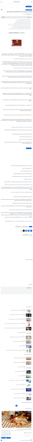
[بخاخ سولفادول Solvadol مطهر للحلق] (28, 372)
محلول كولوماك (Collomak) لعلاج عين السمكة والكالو (18, 310)
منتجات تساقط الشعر (18, 226)
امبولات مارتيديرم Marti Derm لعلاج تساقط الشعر (24, 19)
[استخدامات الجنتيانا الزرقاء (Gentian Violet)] (28, 398)
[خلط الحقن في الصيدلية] (28, 346)
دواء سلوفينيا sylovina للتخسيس (20, 384)
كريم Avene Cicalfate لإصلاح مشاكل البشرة (19, 341)
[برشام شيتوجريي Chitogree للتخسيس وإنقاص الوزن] (28, 389)
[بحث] (1, 2)
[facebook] (16, 406)
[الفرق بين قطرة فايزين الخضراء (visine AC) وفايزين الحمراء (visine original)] (28, 324)
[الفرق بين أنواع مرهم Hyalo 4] (28, 333)
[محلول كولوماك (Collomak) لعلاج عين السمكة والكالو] (28, 311)
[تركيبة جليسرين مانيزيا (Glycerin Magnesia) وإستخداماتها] (28, 315)
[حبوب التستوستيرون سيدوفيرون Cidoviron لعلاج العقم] (28, 337)
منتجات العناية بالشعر (25, 226)
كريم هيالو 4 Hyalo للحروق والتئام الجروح (19, 393)
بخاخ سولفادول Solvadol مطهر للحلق (20, 371)
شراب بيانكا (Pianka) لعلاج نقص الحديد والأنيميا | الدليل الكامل (16, 319)
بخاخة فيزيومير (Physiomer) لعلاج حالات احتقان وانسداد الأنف (17, 380)
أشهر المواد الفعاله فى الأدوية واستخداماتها (24, 429)
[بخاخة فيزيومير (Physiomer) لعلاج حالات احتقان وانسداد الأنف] (28, 381)
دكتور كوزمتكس (16, 1)
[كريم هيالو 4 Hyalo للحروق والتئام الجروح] (28, 394)
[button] (29, 231)
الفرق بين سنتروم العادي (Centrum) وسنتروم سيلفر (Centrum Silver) (15, 350)
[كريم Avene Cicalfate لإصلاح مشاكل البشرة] (28, 342)
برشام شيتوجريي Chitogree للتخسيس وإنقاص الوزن (18, 389)
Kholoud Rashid (28, 14)
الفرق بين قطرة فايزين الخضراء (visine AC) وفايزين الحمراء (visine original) (15, 323)
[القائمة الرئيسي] (31, 2)
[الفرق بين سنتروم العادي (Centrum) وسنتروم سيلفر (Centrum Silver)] (28, 351)
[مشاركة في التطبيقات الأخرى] (21, 231)
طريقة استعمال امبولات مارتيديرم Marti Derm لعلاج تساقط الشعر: (22, 26)
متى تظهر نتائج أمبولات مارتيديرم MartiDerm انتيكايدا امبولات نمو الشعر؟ (21, 27)
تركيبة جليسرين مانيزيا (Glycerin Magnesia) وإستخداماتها (17, 314)
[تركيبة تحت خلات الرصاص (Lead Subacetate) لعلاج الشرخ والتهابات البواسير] (28, 328)
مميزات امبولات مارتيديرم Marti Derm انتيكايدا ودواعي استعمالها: (22, 23)
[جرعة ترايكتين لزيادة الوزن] (28, 376)
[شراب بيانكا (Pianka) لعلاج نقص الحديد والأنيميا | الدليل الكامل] (28, 319)
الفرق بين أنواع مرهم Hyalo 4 (21, 332)
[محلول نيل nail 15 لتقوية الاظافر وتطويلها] (28, 358)
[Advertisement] (16, 249)
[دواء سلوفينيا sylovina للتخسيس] (28, 385)
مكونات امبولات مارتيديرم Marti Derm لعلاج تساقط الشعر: (23, 22)
